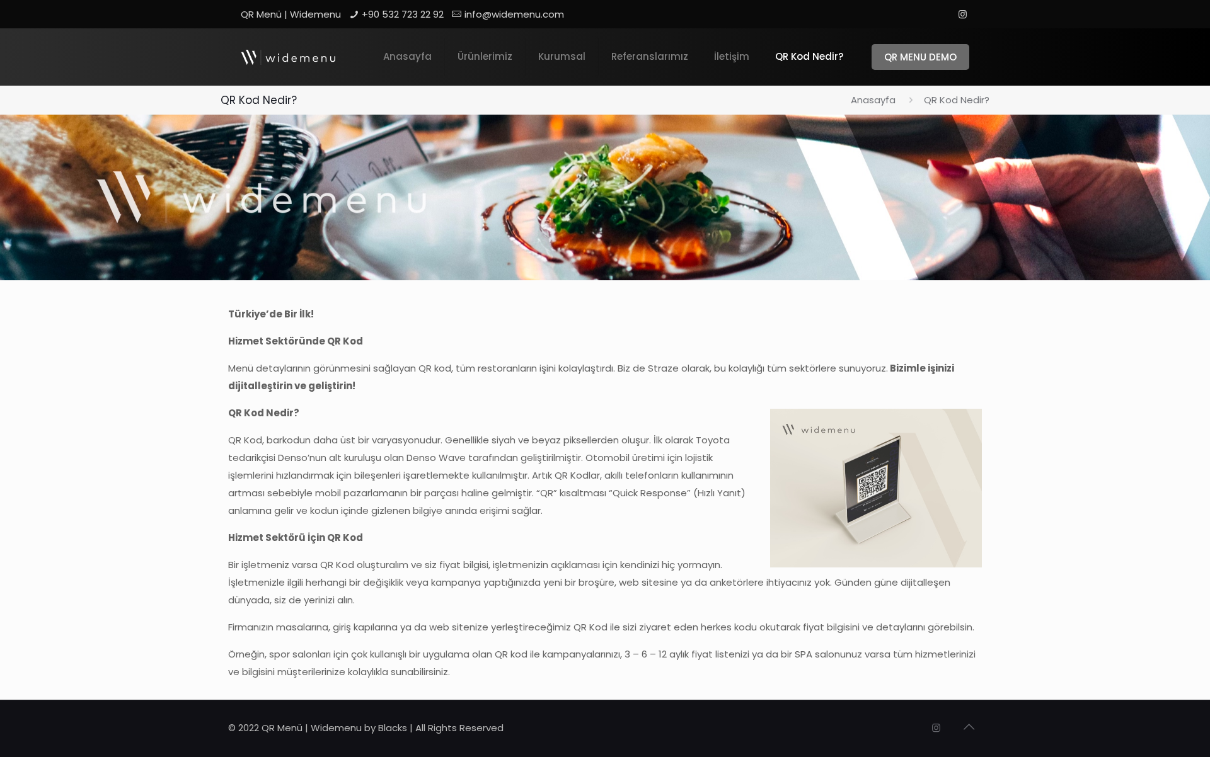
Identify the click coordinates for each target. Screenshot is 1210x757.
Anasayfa (873, 99)
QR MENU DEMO (920, 57)
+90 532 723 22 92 (403, 14)
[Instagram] (962, 14)
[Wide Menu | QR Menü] (288, 56)
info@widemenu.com (514, 14)
